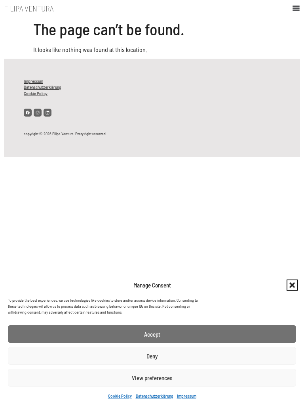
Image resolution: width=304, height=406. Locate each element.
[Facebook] (28, 113)
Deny (152, 356)
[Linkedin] (47, 113)
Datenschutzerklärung (154, 396)
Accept (152, 334)
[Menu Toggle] (296, 8)
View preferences (152, 377)
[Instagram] (38, 113)
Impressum (186, 396)
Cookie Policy (120, 396)
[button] (292, 285)
